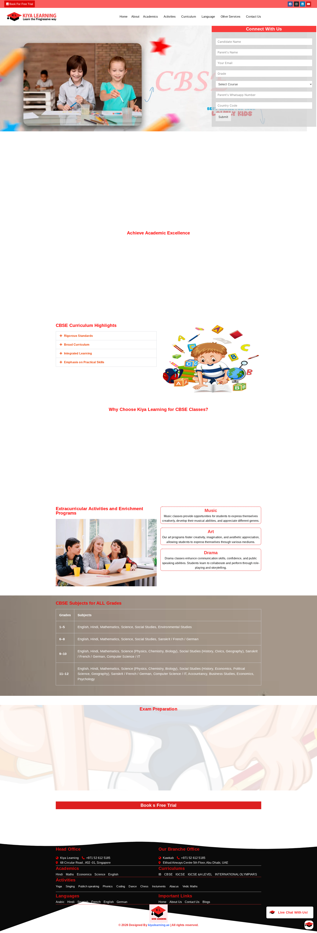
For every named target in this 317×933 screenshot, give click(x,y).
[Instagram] (296, 4)
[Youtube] (308, 4)
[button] (151, 16)
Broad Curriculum (77, 344)
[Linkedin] (302, 4)
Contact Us (253, 16)
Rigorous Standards (78, 335)
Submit (223, 117)
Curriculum (188, 16)
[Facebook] (290, 4)
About (135, 16)
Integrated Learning (78, 353)
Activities (170, 16)
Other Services (230, 16)
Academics (150, 16)
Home (124, 16)
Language (208, 16)
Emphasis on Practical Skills (84, 362)
